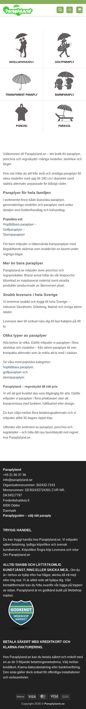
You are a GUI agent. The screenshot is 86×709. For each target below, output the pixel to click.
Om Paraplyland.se (16, 554)
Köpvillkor (29, 549)
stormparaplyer (13, 377)
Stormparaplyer (14, 234)
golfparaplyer (12, 372)
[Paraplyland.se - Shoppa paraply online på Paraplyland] (25, 10)
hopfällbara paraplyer (18, 367)
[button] (60, 10)
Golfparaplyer (12, 229)
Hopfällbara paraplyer (18, 224)
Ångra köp (44, 549)
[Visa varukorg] (79, 10)
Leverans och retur (65, 549)
